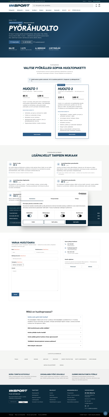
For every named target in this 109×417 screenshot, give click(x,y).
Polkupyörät (11, 10)
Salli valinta (54, 222)
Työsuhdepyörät (54, 397)
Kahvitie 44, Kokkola (90, 398)
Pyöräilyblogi (76, 10)
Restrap (55, 359)
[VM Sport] (19, 5)
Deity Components (81, 359)
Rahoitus (52, 395)
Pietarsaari (73, 266)
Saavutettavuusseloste (73, 401)
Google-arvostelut (92, 408)
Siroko (36, 359)
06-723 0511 (31, 1)
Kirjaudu (90, 1)
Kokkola (90, 266)
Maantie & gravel (36, 397)
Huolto (64, 10)
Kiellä (33, 222)
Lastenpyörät (35, 399)
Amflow (45, 359)
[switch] (46, 216)
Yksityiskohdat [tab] (54, 198)
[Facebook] (88, 406)
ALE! (69, 10)
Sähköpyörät (20, 10)
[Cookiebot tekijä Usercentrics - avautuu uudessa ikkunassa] (79, 194)
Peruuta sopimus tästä (31, 414)
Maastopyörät (35, 393)
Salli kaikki (76, 222)
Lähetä (15, 294)
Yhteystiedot (70, 393)
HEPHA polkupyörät (50, 365)
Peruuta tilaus (70, 397)
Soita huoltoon (70, 245)
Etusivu (10, 20)
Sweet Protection (67, 359)
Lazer (26, 359)
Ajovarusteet (48, 10)
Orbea (62, 365)
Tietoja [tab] (77, 198)
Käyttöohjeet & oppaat (55, 401)
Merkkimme (53, 399)
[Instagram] (85, 406)
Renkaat (41, 10)
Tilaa (23, 402)
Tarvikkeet (34, 10)
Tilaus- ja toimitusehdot (20, 414)
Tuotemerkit (56, 10)
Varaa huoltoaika (96, 1)
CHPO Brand (92, 359)
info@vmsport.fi (89, 403)
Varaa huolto (15, 42)
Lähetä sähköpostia (72, 249)
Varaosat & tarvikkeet (37, 401)
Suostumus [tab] (32, 198)
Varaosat (27, 10)
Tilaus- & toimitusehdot (73, 395)
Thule (16, 359)
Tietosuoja (11, 414)
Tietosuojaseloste (71, 399)
